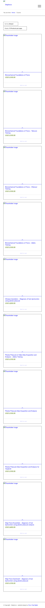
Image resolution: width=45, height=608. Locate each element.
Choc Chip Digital (33, 605)
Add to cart (23, 85)
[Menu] (39, 6)
